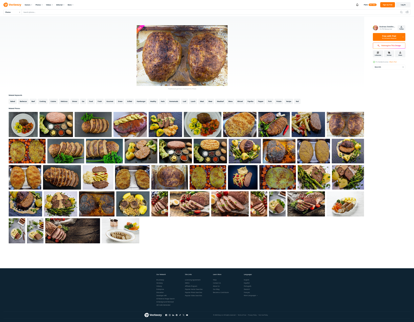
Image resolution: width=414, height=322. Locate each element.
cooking (43, 101)
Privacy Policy (252, 315)
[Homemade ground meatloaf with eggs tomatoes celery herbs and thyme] (159, 203)
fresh (100, 101)
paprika (250, 101)
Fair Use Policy (263, 315)
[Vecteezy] (12, 5)
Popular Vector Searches (194, 289)
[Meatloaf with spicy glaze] (277, 203)
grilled (129, 101)
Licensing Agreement (192, 280)
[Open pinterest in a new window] (177, 315)
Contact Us (217, 283)
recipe (288, 101)
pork (270, 101)
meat (210, 101)
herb (163, 101)
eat (83, 101)
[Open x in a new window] (183, 315)
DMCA (187, 283)
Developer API (161, 295)
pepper (260, 101)
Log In (403, 5)
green (120, 101)
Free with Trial (389, 37)
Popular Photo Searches (193, 292)
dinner (74, 101)
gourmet (110, 101)
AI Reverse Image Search (165, 299)
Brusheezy (160, 280)
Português (247, 286)
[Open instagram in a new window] (170, 315)
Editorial (59, 5)
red (297, 101)
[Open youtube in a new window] (187, 315)
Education (160, 292)
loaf (184, 101)
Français (247, 292)
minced (240, 101)
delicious (64, 101)
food (91, 101)
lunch (193, 101)
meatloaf (220, 101)
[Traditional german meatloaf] (23, 124)
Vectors (27, 5)
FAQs (215, 280)
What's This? (393, 62)
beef (33, 101)
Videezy (159, 286)
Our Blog (216, 289)
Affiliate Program (191, 286)
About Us (216, 286)
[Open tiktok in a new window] (180, 315)
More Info (378, 67)
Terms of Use (242, 315)
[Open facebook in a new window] (166, 315)
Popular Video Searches (193, 295)
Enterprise (160, 289)
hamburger (141, 101)
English (246, 280)
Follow (401, 29)
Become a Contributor (221, 292)
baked (12, 101)
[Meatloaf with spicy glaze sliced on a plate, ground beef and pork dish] (120, 230)
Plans (366, 5)
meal (202, 101)
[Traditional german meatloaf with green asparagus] (245, 151)
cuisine (53, 101)
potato (279, 101)
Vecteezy (159, 283)
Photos (38, 5)
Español (247, 283)
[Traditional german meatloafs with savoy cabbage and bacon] (133, 203)
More (70, 5)
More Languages (250, 295)
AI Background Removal (165, 302)
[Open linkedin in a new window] (173, 315)
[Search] (401, 12)
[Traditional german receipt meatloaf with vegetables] (130, 124)
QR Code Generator (163, 305)
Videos (48, 5)
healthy (153, 101)
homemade (173, 101)
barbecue (23, 101)
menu (230, 101)
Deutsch (247, 289)
